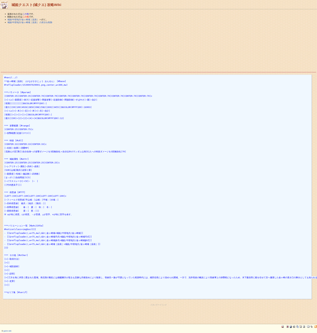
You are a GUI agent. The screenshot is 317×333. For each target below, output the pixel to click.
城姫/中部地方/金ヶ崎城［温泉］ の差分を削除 (29, 22)
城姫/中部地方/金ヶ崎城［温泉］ (23, 19)
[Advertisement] (158, 48)
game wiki (7, 331)
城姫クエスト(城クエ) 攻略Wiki (36, 5)
